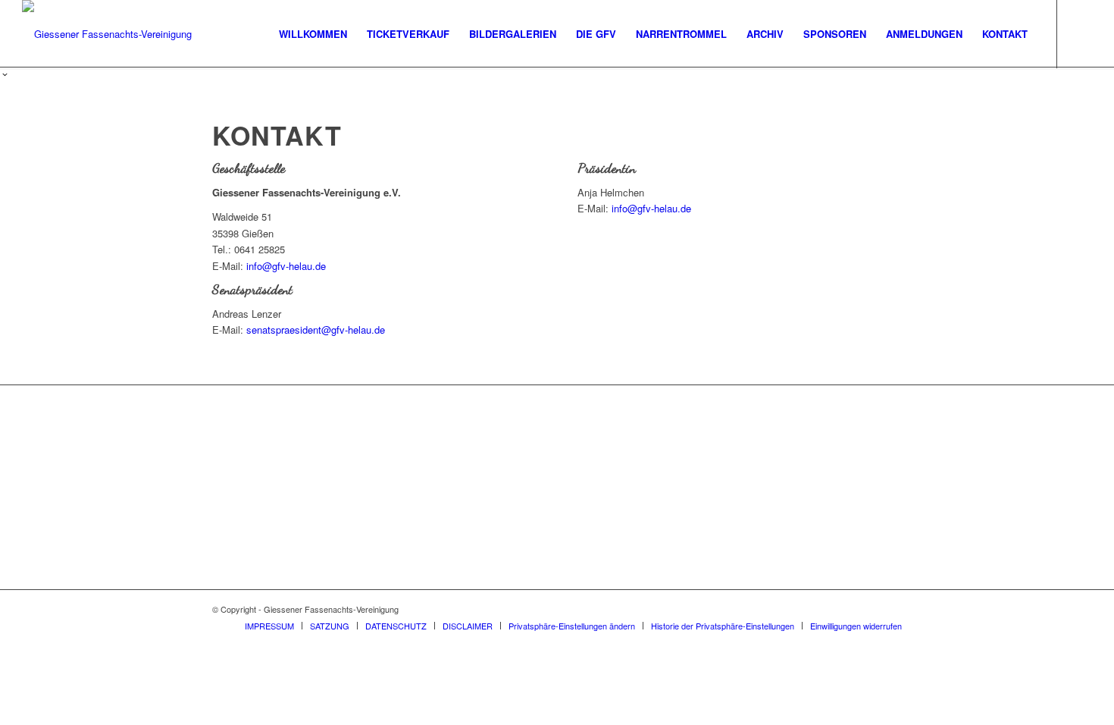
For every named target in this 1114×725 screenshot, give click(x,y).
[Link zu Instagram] (1080, 33)
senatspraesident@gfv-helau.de (315, 329)
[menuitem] (313, 34)
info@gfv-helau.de (286, 266)
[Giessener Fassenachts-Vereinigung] (107, 34)
